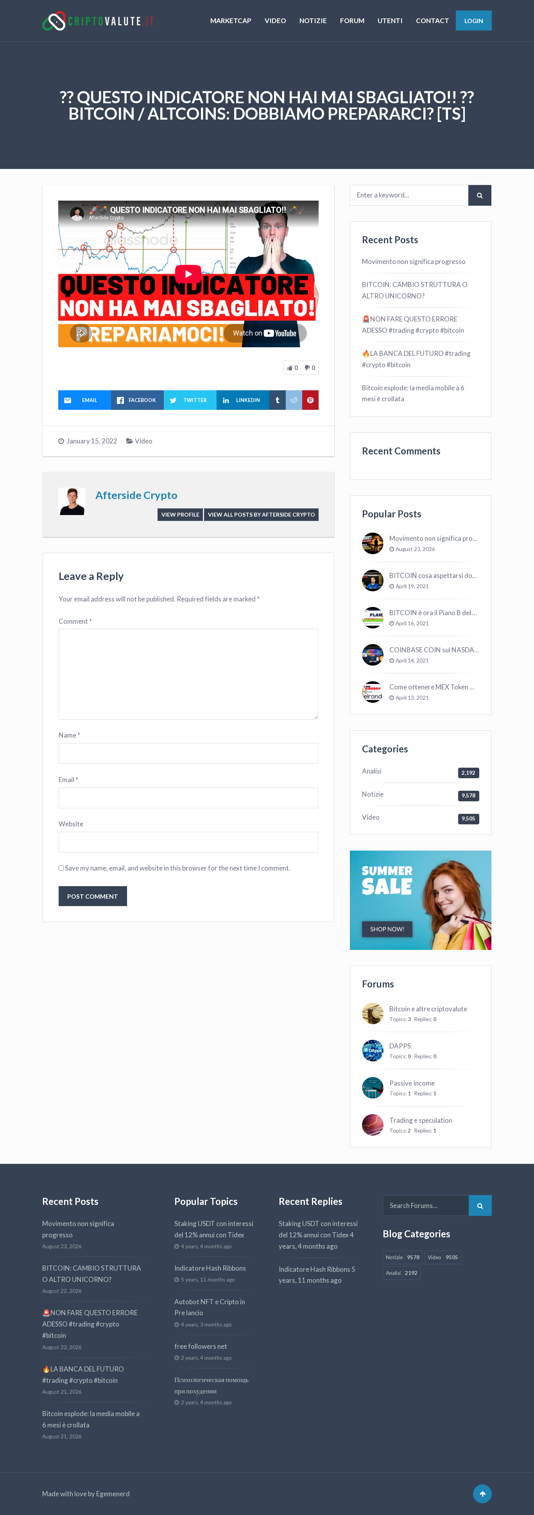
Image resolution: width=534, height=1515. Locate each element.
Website (71, 824)
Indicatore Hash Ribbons (210, 1268)
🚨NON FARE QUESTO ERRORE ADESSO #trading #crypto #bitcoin (413, 324)
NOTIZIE (313, 20)
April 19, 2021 (412, 586)
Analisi (372, 771)
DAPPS (400, 1046)
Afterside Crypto (136, 494)
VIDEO (275, 20)
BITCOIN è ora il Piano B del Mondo (441, 613)
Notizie (372, 794)
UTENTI (390, 20)
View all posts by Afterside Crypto (261, 514)
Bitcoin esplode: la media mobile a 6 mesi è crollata (413, 393)
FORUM (352, 20)
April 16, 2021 (412, 623)
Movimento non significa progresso (414, 261)
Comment (75, 621)
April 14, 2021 (412, 660)
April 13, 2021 (412, 698)
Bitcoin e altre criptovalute (428, 1009)
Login (473, 20)
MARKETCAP (230, 20)
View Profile (180, 514)
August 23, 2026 (415, 549)
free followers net (200, 1346)
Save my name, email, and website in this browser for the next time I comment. (177, 868)
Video (143, 441)
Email (68, 779)
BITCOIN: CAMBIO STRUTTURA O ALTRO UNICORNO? (415, 290)
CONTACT (432, 20)
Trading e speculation (420, 1120)
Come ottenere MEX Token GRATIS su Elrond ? (457, 687)
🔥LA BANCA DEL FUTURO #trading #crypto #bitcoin (416, 359)
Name (69, 735)
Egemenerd (113, 1494)
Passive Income (412, 1083)
